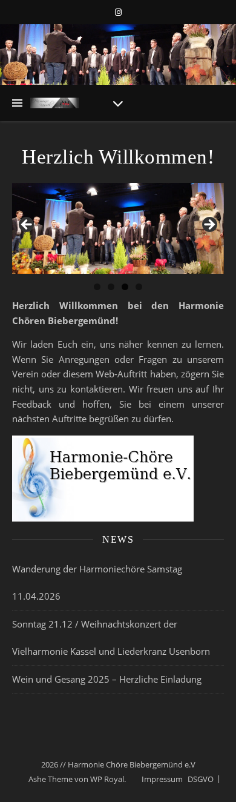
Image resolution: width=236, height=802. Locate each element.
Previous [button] (27, 225)
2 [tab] (111, 286)
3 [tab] (125, 286)
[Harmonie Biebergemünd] (54, 103)
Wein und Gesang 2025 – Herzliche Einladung (107, 679)
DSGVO (201, 779)
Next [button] (209, 225)
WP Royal (107, 779)
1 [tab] (97, 286)
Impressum (162, 779)
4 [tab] (139, 286)
